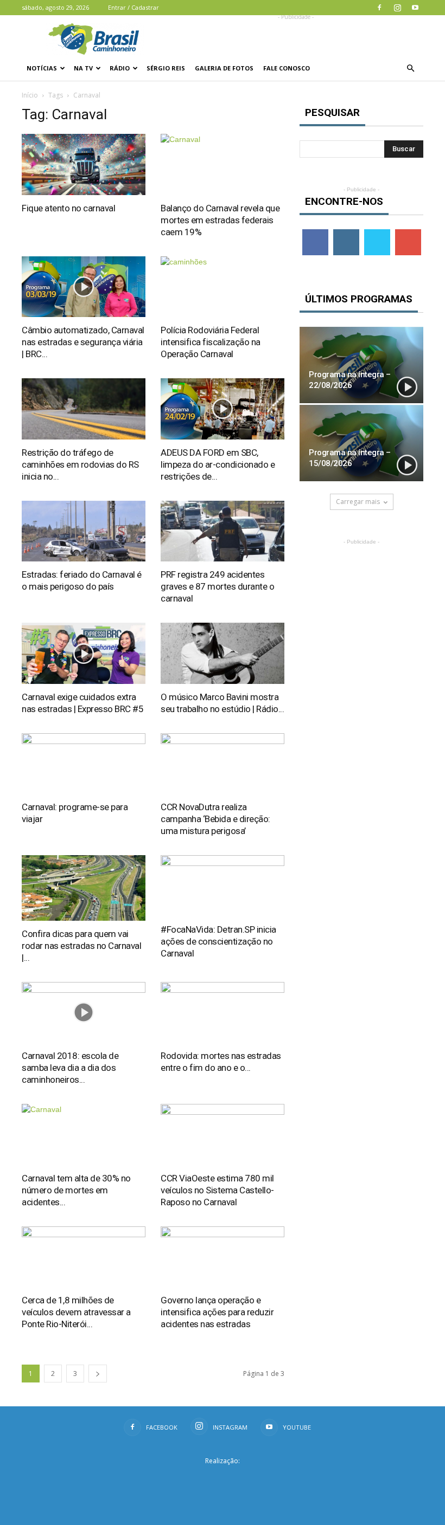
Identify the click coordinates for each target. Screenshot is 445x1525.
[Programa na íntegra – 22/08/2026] (361, 365)
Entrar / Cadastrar (133, 7)
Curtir (315, 233)
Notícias (42, 68)
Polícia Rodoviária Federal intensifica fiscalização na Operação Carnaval (210, 342)
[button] (410, 68)
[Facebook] (379, 7)
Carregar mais (358, 501)
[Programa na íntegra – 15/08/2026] (361, 443)
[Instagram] (397, 7)
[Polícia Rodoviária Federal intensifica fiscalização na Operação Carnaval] (222, 287)
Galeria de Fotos (224, 68)
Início (30, 95)
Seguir (346, 233)
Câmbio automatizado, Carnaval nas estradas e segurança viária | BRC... (83, 342)
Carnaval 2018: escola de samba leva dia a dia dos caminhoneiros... (70, 1067)
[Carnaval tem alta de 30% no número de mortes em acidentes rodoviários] (83, 1134)
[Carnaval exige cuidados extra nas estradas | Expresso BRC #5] (83, 653)
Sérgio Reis (166, 68)
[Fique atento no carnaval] (83, 164)
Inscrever (409, 233)
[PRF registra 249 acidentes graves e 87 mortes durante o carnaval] (222, 531)
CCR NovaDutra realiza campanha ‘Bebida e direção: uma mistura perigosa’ (215, 819)
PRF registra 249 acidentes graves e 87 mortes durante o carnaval (217, 586)
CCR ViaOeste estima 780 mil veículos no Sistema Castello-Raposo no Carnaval (217, 1190)
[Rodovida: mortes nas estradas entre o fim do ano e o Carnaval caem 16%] (222, 1012)
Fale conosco (286, 68)
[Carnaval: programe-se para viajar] (83, 763)
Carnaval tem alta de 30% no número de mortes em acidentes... (76, 1190)
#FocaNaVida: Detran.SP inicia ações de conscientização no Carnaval (218, 941)
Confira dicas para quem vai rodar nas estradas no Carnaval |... (81, 945)
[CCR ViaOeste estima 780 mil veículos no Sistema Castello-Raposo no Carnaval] (222, 1134)
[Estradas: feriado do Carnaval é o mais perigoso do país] (83, 531)
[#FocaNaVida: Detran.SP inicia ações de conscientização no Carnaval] (222, 885)
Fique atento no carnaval (68, 208)
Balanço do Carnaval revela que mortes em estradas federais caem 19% (220, 220)
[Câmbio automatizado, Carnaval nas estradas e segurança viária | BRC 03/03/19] (83, 287)
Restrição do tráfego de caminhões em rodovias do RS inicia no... (80, 464)
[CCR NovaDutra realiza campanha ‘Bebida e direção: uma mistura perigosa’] (222, 763)
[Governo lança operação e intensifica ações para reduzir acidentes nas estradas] (222, 1257)
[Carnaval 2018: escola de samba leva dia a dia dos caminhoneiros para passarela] (83, 1012)
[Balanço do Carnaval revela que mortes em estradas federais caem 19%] (222, 164)
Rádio (120, 68)
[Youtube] (415, 7)
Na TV (83, 68)
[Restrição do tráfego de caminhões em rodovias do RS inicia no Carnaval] (83, 409)
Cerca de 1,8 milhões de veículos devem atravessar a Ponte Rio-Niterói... (76, 1312)
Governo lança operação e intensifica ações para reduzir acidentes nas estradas (217, 1312)
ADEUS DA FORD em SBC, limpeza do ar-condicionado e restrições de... (218, 464)
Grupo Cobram (222, 1478)
